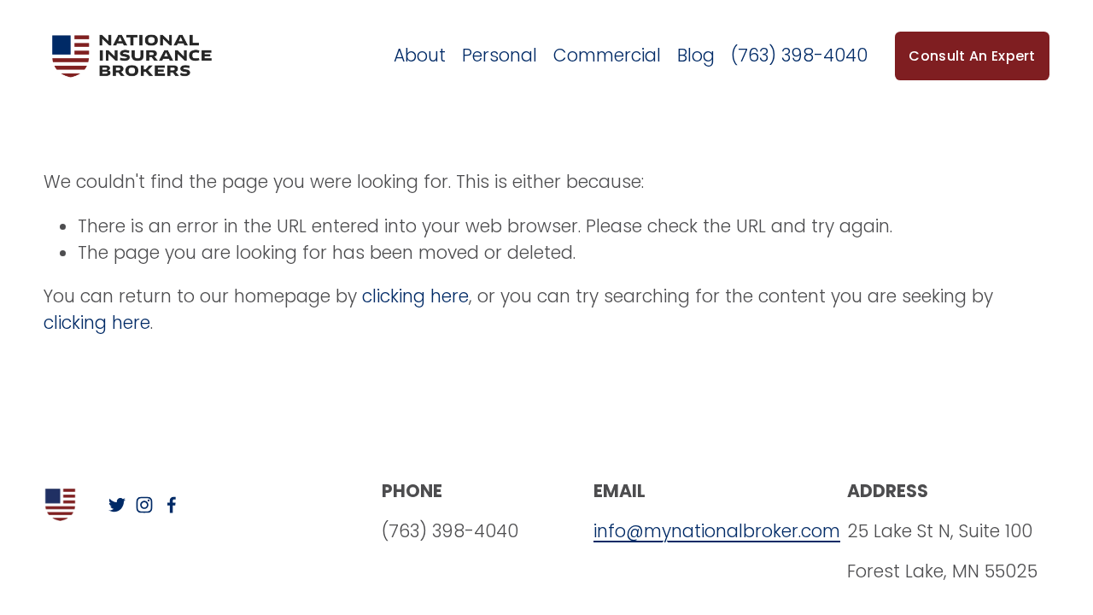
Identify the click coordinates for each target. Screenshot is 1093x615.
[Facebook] (171, 504)
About (420, 55)
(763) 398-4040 (799, 55)
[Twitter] (117, 504)
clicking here (415, 296)
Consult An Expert (972, 56)
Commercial (607, 55)
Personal (499, 55)
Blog (696, 55)
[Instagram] (144, 504)
